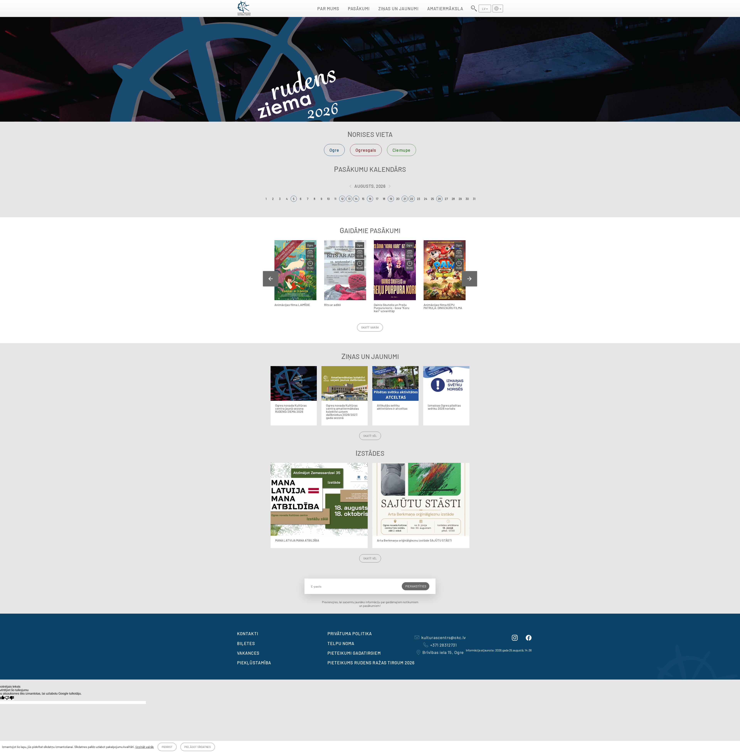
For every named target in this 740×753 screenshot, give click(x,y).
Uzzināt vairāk (144, 747)
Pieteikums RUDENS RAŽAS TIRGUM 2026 (371, 662)
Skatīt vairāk (370, 327)
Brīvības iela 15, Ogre (443, 652)
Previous (270, 278)
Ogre (334, 149)
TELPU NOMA (341, 643)
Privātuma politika (349, 633)
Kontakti (247, 633)
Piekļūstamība (254, 662)
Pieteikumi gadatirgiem (354, 652)
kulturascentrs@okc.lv (443, 637)
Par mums (328, 8)
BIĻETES (246, 643)
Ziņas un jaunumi (398, 8)
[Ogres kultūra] (244, 8)
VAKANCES (248, 652)
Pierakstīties (415, 586)
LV (483, 8)
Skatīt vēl (370, 435)
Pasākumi (359, 8)
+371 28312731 (443, 644)
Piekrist (167, 747)
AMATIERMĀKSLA (445, 8)
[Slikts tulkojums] (9, 698)
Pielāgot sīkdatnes (197, 747)
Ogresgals (366, 149)
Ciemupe (401, 149)
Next (469, 278)
